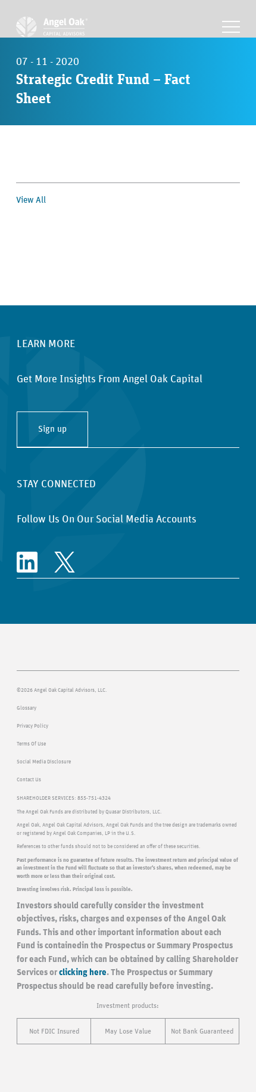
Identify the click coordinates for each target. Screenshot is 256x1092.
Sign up (52, 429)
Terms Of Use (31, 744)
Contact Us (29, 779)
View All (31, 200)
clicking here (83, 972)
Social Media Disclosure (44, 762)
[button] (231, 27)
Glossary (26, 708)
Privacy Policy (32, 726)
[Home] (52, 27)
